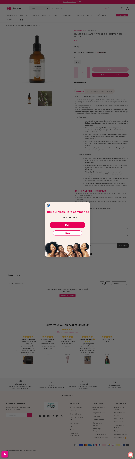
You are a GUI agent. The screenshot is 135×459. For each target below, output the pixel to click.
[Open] (4, 454)
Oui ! (67, 225)
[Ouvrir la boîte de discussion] (130, 455)
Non (67, 233)
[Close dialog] (48, 205)
